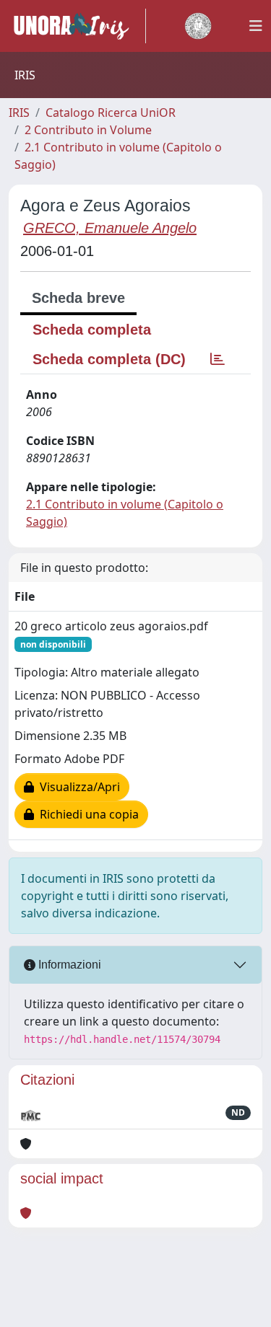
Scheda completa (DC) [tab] (109, 359)
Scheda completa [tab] (92, 330)
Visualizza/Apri (77, 787)
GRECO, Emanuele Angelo (110, 228)
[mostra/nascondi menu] (255, 26)
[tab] (217, 359)
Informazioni (68, 964)
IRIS (19, 112)
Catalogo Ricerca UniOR (111, 112)
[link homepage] (77, 26)
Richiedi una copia (86, 814)
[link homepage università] (198, 26)
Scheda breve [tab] (78, 298)
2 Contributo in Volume (88, 130)
